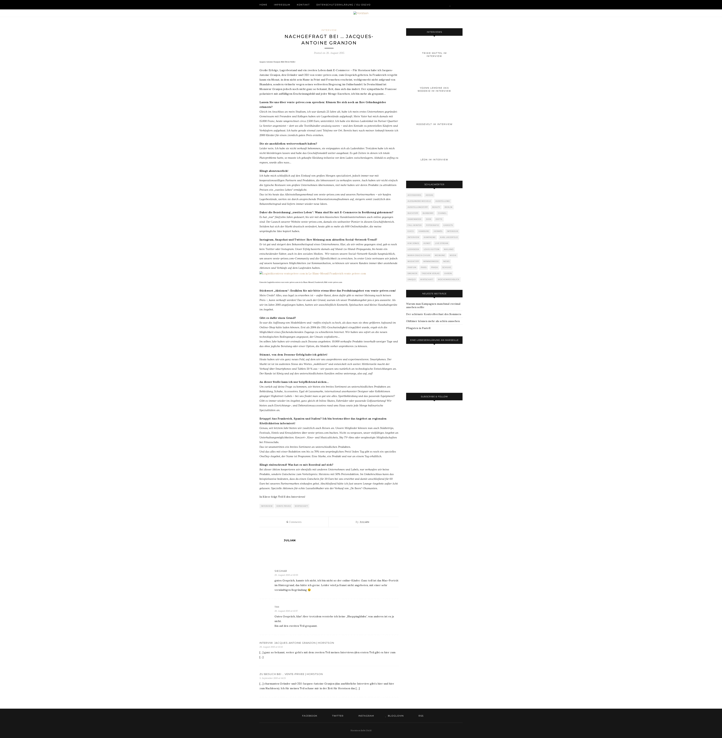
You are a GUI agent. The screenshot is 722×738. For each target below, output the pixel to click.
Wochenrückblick (448, 279)
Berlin (448, 207)
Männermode (431, 261)
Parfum (412, 267)
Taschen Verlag (431, 273)
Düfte (439, 219)
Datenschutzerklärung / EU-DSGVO (343, 4)
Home (263, 4)
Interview (329, 30)
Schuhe (446, 267)
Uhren (448, 273)
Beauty (436, 207)
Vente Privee (283, 506)
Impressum (282, 4)
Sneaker (412, 273)
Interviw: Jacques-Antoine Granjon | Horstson (296, 642)
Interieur (452, 231)
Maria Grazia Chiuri (419, 255)
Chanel (442, 213)
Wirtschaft (301, 506)
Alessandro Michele (419, 201)
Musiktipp (413, 261)
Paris (424, 267)
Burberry (428, 213)
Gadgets (448, 225)
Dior (428, 219)
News (446, 261)
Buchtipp (413, 213)
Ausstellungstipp (418, 207)
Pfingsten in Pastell (418, 328)
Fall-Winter (415, 225)
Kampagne (430, 237)
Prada (434, 267)
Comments (294, 522)
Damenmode (415, 219)
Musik (453, 255)
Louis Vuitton (431, 249)
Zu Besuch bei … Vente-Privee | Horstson (291, 674)
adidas (429, 195)
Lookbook (413, 249)
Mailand (449, 249)
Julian (364, 521)
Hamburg (424, 231)
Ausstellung (442, 201)
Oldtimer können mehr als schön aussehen (433, 321)
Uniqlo (412, 279)
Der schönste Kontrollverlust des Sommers (433, 314)
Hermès (438, 231)
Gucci (411, 231)
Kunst (427, 243)
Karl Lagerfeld (449, 237)
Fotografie (432, 225)
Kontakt (303, 4)
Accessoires (414, 195)
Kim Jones (413, 243)
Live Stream (441, 243)
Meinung (440, 255)
